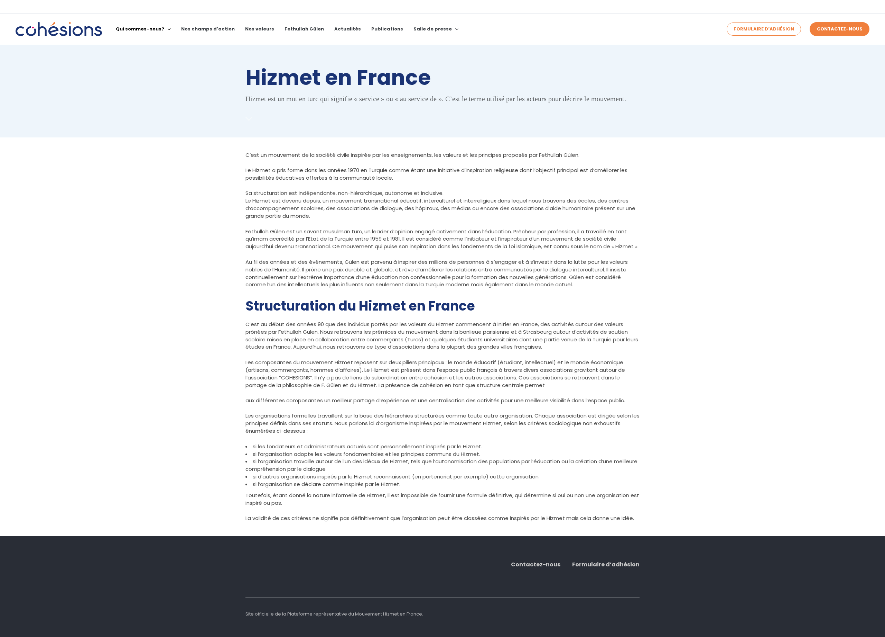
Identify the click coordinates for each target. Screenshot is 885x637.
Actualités (347, 29)
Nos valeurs (259, 29)
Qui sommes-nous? (140, 29)
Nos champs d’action (208, 29)
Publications (387, 29)
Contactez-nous (535, 564)
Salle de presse (432, 29)
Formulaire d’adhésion (606, 564)
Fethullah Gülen (304, 29)
